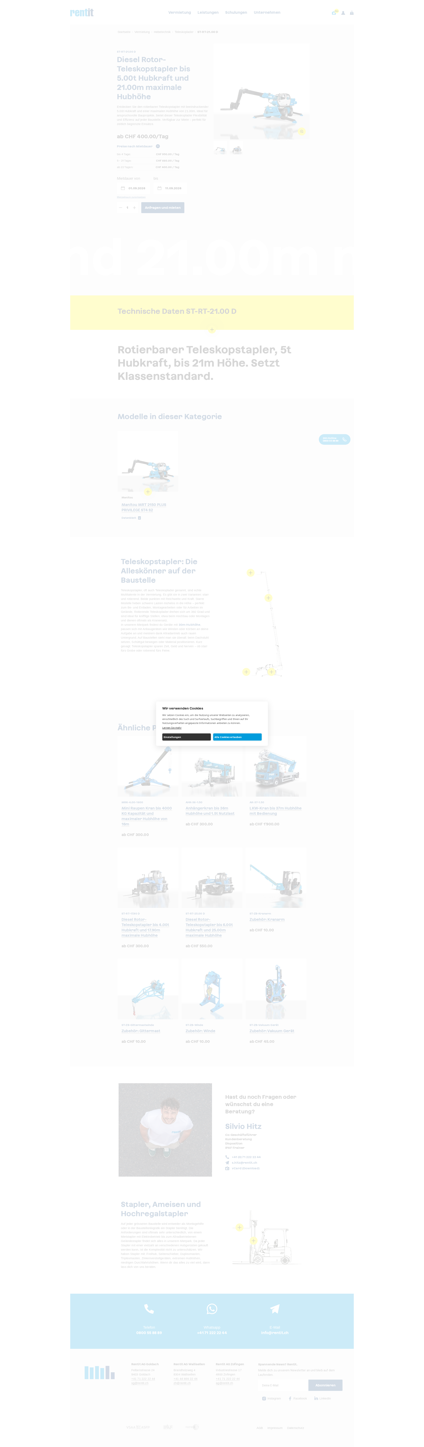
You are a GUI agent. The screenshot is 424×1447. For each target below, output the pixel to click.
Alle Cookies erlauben (228, 737)
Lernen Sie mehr (172, 727)
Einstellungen (172, 737)
